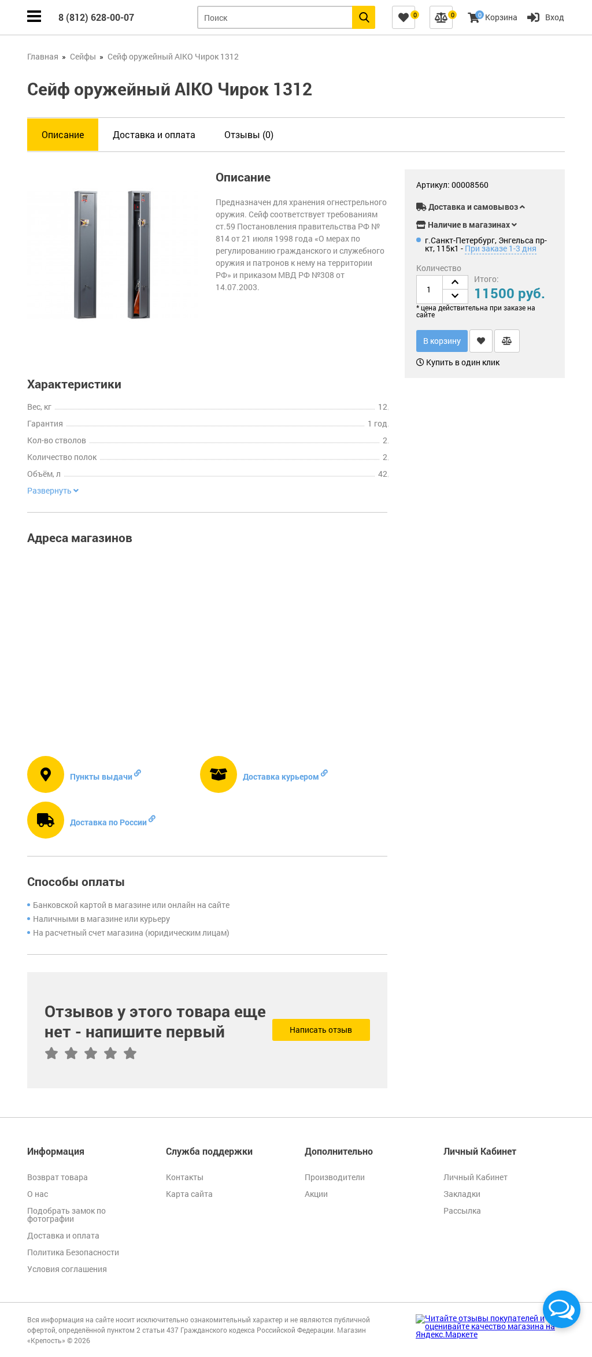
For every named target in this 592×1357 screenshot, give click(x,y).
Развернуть (50, 491)
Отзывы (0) (248, 134)
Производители (335, 1176)
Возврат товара (57, 1176)
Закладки (461, 1193)
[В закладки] (481, 341)
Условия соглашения (67, 1268)
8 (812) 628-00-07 (96, 17)
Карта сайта (189, 1193)
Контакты (185, 1176)
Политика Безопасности (73, 1252)
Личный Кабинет (475, 1176)
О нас (37, 1193)
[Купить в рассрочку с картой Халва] (527, 187)
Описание (63, 134)
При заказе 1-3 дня (500, 248)
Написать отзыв (321, 1029)
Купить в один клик (462, 362)
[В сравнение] (507, 341)
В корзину (442, 340)
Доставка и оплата (154, 134)
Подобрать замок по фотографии (66, 1214)
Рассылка (462, 1210)
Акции (316, 1193)
